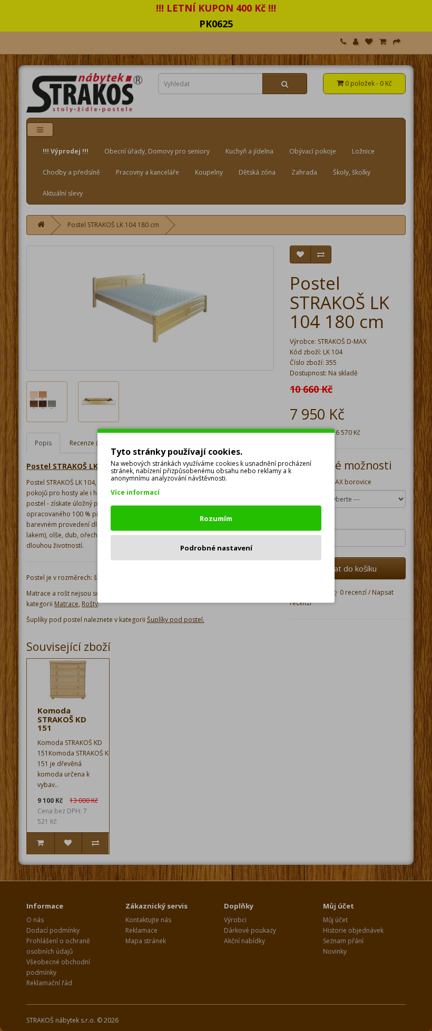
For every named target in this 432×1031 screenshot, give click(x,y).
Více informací (135, 491)
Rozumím (216, 518)
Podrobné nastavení (216, 547)
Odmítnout (216, 576)
